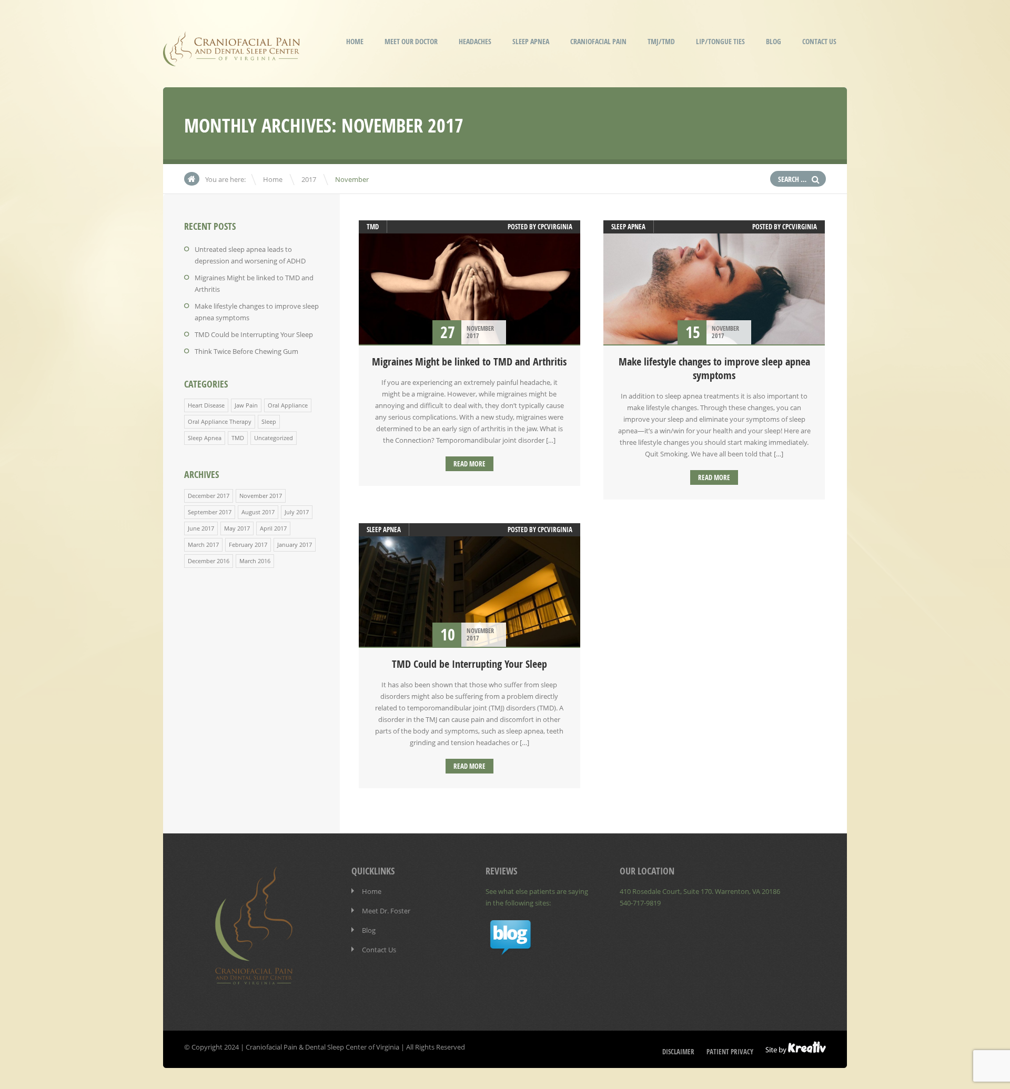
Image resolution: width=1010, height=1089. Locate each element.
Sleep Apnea (530, 41)
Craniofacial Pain (598, 41)
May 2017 (237, 528)
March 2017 (203, 544)
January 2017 (294, 544)
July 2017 (297, 512)
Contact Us (819, 41)
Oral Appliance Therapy (219, 421)
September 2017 (209, 512)
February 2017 (248, 544)
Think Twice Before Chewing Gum (246, 351)
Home (354, 41)
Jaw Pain (246, 405)
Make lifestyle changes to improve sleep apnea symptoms (714, 368)
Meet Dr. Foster (386, 910)
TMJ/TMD (661, 41)
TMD (237, 438)
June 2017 (201, 528)
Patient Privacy (729, 1051)
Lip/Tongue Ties (720, 41)
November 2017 (260, 496)
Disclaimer (678, 1051)
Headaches (475, 41)
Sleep (268, 421)
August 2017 (258, 512)
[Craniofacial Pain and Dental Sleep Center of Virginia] (231, 59)
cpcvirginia (555, 226)
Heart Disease (206, 405)
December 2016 (208, 561)
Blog (773, 41)
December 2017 (208, 496)
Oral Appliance (288, 405)
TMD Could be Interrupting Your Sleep (254, 334)
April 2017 (273, 528)
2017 (308, 179)
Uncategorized (273, 438)
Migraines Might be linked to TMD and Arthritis (469, 361)
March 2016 (254, 561)
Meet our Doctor (411, 41)
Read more (469, 464)
